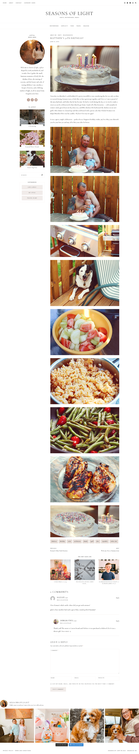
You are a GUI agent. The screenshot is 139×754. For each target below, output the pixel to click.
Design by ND (132, 750)
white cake (114, 541)
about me (53, 35)
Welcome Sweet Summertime (110, 550)
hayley (61, 597)
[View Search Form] (135, 3)
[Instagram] (124, 3)
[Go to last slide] (53, 572)
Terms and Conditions (23, 750)
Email (77, 677)
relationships (68, 35)
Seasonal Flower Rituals (32, 147)
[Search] (42, 175)
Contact (19, 3)
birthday (62, 541)
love (97, 541)
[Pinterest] (127, 3)
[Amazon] (133, 3)
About (11, 3)
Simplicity (64, 26)
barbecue (54, 541)
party (60, 35)
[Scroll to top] (135, 748)
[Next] (116, 572)
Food (72, 26)
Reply (117, 598)
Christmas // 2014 (60, 582)
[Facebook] (130, 3)
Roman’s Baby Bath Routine (59, 550)
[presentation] (60, 569)
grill (92, 541)
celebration (77, 541)
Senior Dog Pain (32, 167)
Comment (55, 650)
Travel (78, 26)
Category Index (29, 3)
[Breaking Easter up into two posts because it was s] (52, 726)
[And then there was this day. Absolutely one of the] (122, 726)
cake (69, 541)
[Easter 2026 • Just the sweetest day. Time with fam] (17, 726)
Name (53, 677)
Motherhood (54, 26)
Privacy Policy (8, 750)
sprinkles (105, 541)
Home (5, 3)
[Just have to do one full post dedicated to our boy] (87, 726)
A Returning (32, 126)
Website (101, 677)
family (85, 541)
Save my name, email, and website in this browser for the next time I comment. (83, 684)
